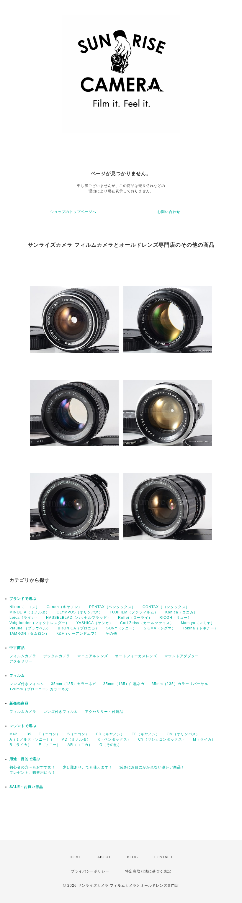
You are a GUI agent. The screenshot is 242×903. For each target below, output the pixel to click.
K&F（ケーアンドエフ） (77, 633)
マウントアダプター (181, 656)
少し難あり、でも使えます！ (87, 767)
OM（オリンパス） (183, 734)
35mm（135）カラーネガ (73, 684)
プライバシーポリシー (90, 871)
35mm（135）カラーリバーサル (180, 684)
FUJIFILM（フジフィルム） (134, 612)
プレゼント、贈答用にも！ (32, 772)
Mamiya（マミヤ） (198, 623)
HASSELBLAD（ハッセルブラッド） (78, 618)
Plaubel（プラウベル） (30, 628)
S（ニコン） (78, 734)
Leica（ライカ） (24, 618)
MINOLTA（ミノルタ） (29, 612)
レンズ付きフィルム (26, 684)
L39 (28, 734)
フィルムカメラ (22, 656)
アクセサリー (20, 661)
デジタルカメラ (56, 656)
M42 (13, 734)
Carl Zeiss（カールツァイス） (147, 623)
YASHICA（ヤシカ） (94, 623)
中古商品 (17, 648)
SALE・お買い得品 (26, 787)
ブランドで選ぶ (22, 599)
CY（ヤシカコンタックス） (162, 739)
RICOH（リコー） (175, 618)
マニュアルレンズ (92, 656)
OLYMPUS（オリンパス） (80, 612)
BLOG (132, 857)
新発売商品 (19, 703)
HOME (75, 857)
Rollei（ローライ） (135, 618)
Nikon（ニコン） (24, 607)
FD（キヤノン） (110, 734)
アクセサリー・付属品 (104, 712)
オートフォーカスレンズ (136, 656)
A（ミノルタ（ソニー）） (31, 739)
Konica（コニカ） (181, 612)
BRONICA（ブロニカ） (78, 628)
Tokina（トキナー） (200, 628)
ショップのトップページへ (73, 212)
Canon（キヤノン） (64, 607)
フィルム (17, 675)
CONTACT (163, 857)
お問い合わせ (168, 212)
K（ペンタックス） (114, 739)
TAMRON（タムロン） (29, 633)
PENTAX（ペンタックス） (112, 607)
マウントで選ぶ (22, 726)
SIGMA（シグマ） (160, 628)
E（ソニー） (49, 745)
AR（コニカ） (80, 745)
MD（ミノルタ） (76, 739)
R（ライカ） (20, 745)
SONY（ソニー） (121, 628)
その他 (111, 633)
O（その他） (110, 745)
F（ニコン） (49, 734)
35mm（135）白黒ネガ (124, 684)
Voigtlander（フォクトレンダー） (39, 623)
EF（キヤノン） (146, 734)
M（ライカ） (204, 739)
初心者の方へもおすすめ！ (32, 767)
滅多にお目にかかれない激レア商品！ (152, 767)
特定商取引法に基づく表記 (148, 871)
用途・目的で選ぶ (24, 759)
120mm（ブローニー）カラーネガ (39, 689)
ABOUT (104, 857)
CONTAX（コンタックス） (166, 607)
